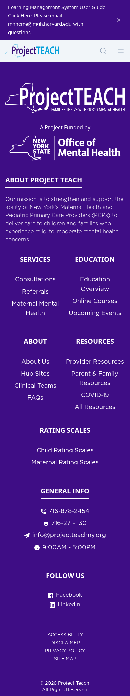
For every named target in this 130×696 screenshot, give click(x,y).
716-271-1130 (69, 523)
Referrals (35, 292)
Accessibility (65, 635)
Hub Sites (35, 374)
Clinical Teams (35, 386)
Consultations (35, 279)
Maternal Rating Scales (65, 462)
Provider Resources (95, 362)
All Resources (95, 407)
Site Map (65, 659)
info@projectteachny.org (69, 535)
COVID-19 (95, 395)
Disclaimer (65, 643)
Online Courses (94, 301)
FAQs (35, 398)
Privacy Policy (65, 651)
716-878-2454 (69, 511)
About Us (35, 362)
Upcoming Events (95, 313)
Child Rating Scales (65, 450)
